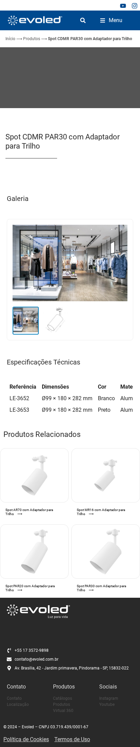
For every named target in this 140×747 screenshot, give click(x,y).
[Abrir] (83, 20)
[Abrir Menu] (102, 20)
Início (10, 38)
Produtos (31, 38)
